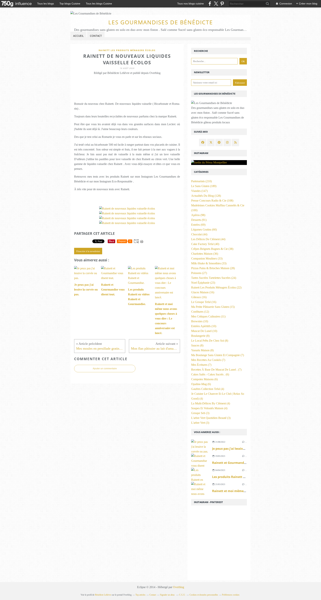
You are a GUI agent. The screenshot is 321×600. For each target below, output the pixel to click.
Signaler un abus (167, 594)
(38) (212, 248)
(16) (202, 292)
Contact (96, 36)
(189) (203, 186)
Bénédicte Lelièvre (103, 594)
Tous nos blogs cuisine (190, 3)
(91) (199, 219)
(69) (198, 224)
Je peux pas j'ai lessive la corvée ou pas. (241, 449)
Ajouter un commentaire (105, 368)
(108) (212, 200)
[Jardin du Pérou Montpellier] (219, 162)
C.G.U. (182, 594)
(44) (199, 234)
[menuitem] (78, 36)
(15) (213, 306)
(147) (199, 190)
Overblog (178, 587)
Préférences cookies (230, 594)
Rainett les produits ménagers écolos (127, 50)
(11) (208, 316)
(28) (213, 268)
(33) (207, 258)
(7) (217, 355)
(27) (199, 273)
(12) (200, 311)
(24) (213, 277)
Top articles (140, 594)
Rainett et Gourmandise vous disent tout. (243, 463)
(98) (198, 215)
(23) (203, 282)
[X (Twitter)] (216, 3)
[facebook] (209, 3)
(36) (204, 253)
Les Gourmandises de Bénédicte (160, 22)
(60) (204, 229)
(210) (201, 181)
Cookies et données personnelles (203, 594)
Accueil (78, 36)
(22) (216, 287)
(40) (205, 244)
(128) (206, 195)
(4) (207, 388)
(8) (200, 335)
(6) (210, 374)
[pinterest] (222, 3)
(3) (200, 413)
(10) (199, 321)
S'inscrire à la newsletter (88, 251)
